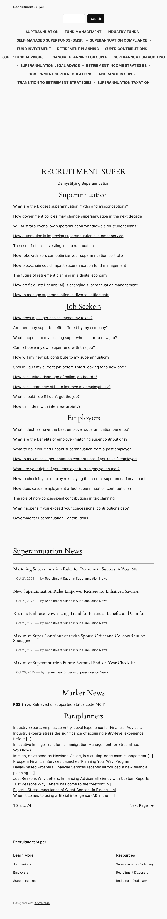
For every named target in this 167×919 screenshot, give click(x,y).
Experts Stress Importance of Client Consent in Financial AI (64, 790)
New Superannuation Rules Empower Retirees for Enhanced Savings (76, 591)
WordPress (42, 903)
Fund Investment (34, 49)
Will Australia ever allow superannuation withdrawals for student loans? (75, 226)
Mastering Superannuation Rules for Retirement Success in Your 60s (75, 569)
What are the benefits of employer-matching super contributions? (70, 439)
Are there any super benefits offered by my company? (60, 327)
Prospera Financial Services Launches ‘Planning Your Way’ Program (71, 761)
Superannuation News (47, 551)
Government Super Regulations (60, 74)
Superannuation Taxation (123, 82)
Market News (83, 693)
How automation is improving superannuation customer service (68, 236)
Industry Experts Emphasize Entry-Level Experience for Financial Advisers (77, 727)
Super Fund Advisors (22, 57)
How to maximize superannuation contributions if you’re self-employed (75, 459)
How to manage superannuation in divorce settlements (61, 295)
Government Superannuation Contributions (50, 518)
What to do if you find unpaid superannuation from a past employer (72, 449)
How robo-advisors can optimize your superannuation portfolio (68, 255)
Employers (83, 418)
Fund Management (83, 32)
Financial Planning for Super (79, 57)
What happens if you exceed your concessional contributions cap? (71, 508)
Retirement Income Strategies (116, 65)
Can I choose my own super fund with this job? (54, 347)
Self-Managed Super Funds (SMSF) (50, 40)
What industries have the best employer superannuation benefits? (71, 429)
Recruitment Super (28, 7)
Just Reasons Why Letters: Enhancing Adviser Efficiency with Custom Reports (81, 778)
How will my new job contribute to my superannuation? (61, 357)
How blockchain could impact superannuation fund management (69, 265)
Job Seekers (83, 306)
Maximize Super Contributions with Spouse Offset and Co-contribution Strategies (79, 638)
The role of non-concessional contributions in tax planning (64, 498)
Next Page (142, 805)
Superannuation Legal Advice (50, 65)
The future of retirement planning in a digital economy (60, 275)
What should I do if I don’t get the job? (46, 396)
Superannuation (42, 32)
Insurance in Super (117, 74)
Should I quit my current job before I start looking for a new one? (69, 367)
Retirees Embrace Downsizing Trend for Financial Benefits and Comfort (79, 613)
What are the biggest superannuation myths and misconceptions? (70, 206)
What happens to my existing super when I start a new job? (65, 337)
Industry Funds (123, 32)
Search (96, 18)
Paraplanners (83, 716)
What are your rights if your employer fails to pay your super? (66, 469)
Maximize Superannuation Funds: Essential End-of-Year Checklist (74, 663)
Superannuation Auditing (139, 57)
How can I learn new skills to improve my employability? (61, 387)
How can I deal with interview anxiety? (46, 406)
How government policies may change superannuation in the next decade (77, 216)
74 (29, 805)
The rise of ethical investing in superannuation (53, 245)
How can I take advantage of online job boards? (55, 377)
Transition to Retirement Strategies (54, 82)
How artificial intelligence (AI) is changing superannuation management (75, 285)
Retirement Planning (78, 49)
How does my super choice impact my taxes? (52, 318)
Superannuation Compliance (118, 40)
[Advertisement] (83, 121)
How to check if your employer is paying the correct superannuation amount (79, 478)
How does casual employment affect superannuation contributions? (72, 488)
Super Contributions (126, 49)
